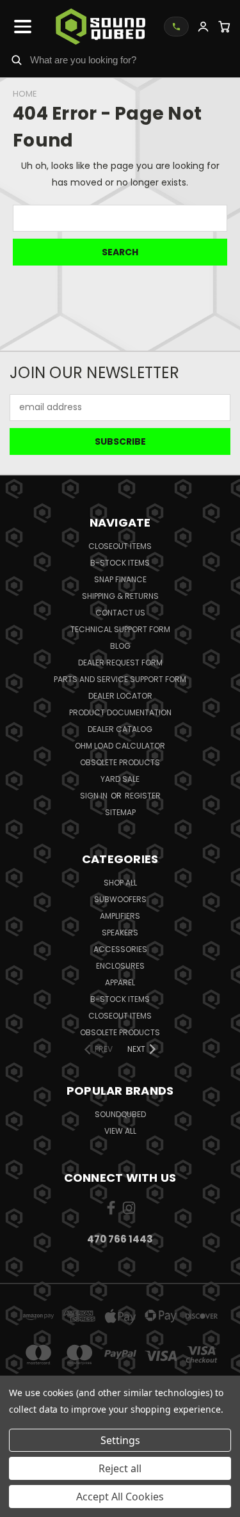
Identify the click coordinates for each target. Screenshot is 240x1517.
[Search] (16, 59)
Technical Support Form (120, 629)
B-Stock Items (120, 562)
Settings (120, 1440)
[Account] (203, 26)
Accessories (120, 949)
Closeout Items (120, 546)
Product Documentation (120, 712)
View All (120, 1130)
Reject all (120, 1468)
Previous (20, 1504)
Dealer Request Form (120, 662)
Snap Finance (120, 579)
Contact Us (120, 612)
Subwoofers (120, 899)
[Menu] (23, 26)
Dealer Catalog (120, 729)
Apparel (120, 982)
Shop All (120, 882)
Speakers (120, 932)
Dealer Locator (120, 695)
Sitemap (120, 812)
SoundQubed (120, 1114)
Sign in (94, 795)
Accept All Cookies (120, 1496)
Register (143, 795)
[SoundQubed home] (101, 26)
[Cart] (224, 26)
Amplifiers (120, 915)
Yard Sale (120, 779)
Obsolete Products (120, 762)
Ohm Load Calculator (120, 745)
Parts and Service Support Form (120, 679)
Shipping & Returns (120, 596)
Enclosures (120, 965)
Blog (120, 645)
